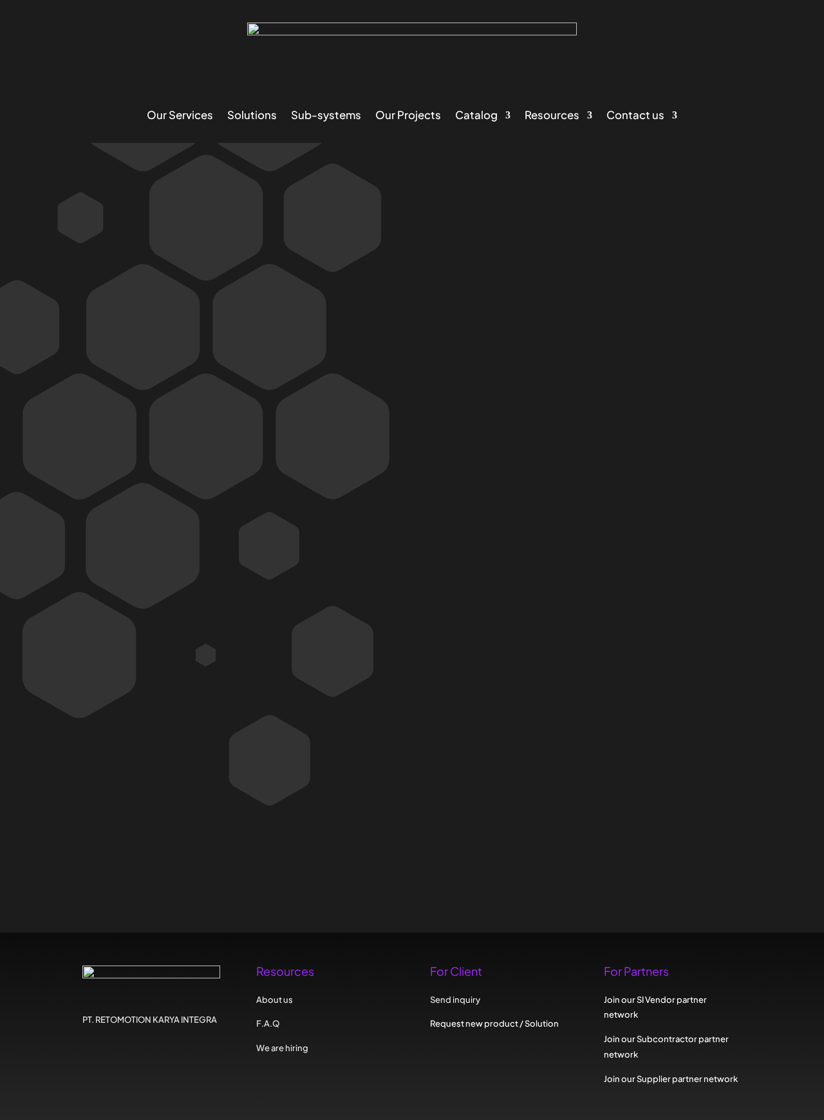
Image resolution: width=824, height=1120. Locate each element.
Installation (181, 476)
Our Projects (408, 116)
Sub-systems (326, 116)
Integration (235, 476)
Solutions (252, 116)
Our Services (180, 116)
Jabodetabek (186, 568)
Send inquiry (230, 648)
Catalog (476, 116)
